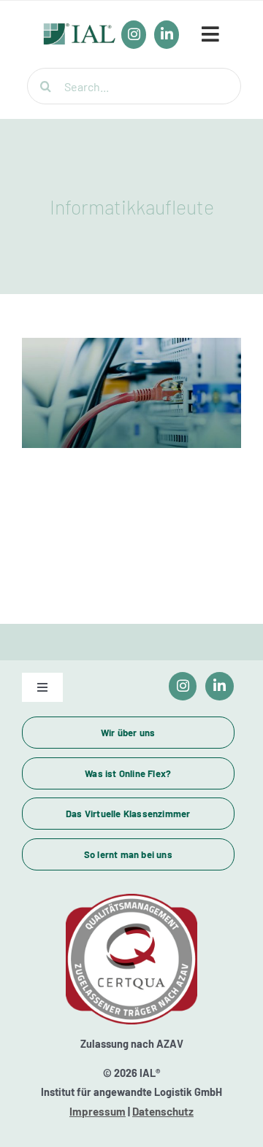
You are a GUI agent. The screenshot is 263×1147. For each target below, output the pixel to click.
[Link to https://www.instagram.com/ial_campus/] (183, 686)
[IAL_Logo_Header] (79, 30)
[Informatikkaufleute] (131, 393)
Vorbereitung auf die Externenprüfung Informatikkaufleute (131, 355)
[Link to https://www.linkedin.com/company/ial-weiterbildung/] (219, 686)
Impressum (97, 1111)
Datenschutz (163, 1111)
